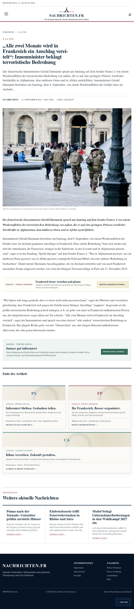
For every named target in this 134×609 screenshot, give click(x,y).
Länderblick (112, 575)
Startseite (8, 32)
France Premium (114, 567)
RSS (109, 579)
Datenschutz (79, 571)
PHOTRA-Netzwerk (10, 592)
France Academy (114, 571)
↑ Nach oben (123, 602)
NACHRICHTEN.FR (25, 565)
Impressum (78, 567)
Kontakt (77, 575)
